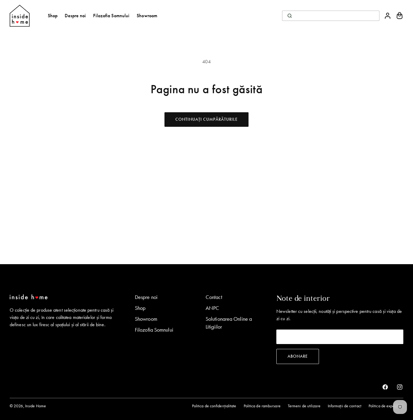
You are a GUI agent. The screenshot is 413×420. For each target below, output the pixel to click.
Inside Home (35, 406)
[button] (399, 15)
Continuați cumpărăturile (206, 119)
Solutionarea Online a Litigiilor (229, 323)
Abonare (298, 356)
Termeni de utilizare (304, 406)
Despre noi (146, 297)
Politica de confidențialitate (214, 406)
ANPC (212, 308)
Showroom (146, 319)
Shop (140, 308)
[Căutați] (289, 15)
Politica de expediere (386, 406)
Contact (214, 297)
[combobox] (330, 16)
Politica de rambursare (262, 406)
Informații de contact (344, 406)
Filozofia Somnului (154, 329)
